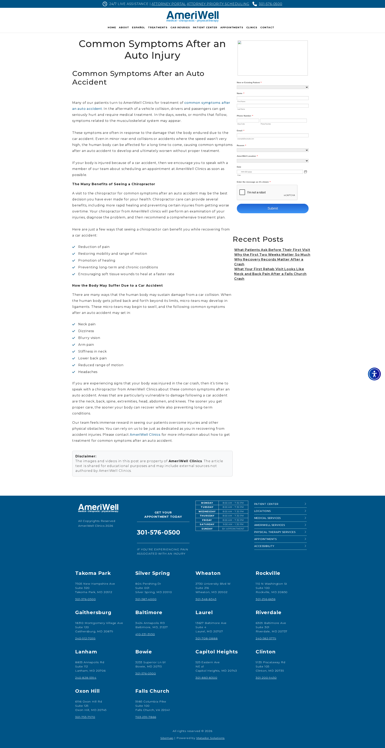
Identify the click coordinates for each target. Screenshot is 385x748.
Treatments (157, 27)
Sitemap (166, 738)
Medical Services (267, 518)
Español (138, 27)
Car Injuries (180, 27)
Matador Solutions (210, 738)
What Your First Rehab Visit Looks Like (269, 269)
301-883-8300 (206, 677)
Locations (262, 510)
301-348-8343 (206, 599)
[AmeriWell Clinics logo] (104, 510)
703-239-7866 (145, 717)
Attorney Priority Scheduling (218, 4)
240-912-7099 (85, 638)
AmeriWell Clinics (145, 435)
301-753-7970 (85, 717)
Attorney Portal (169, 4)
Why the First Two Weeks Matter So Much (272, 255)
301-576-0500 (270, 4)
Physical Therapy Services (275, 532)
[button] (374, 374)
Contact (267, 27)
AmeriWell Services (269, 525)
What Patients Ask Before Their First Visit (272, 250)
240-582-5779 (266, 638)
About (124, 27)
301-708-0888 (207, 638)
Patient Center (205, 27)
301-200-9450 (266, 677)
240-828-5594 (85, 677)
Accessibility (264, 546)
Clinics (251, 27)
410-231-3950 (145, 634)
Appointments (231, 27)
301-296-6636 (266, 599)
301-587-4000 (146, 599)
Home (112, 27)
